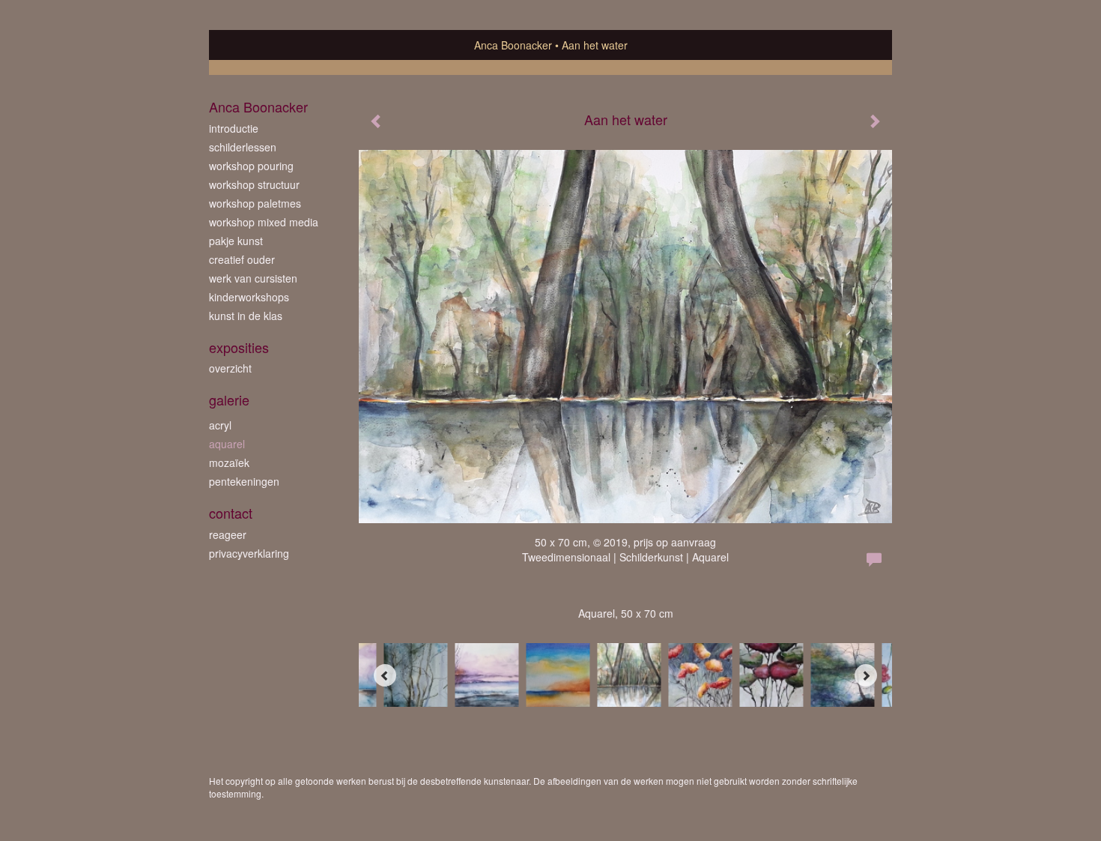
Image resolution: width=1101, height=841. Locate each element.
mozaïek (229, 462)
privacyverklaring (249, 553)
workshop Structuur (254, 184)
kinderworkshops (249, 296)
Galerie (229, 400)
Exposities (239, 347)
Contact (230, 513)
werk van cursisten (253, 278)
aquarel (227, 443)
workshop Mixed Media (263, 221)
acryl (220, 425)
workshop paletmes (255, 203)
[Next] (866, 675)
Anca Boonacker (513, 44)
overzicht (230, 368)
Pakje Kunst (236, 240)
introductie (233, 128)
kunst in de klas (245, 315)
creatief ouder (242, 259)
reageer (227, 534)
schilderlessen (242, 146)
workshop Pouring (251, 165)
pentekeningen (244, 481)
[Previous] (385, 675)
